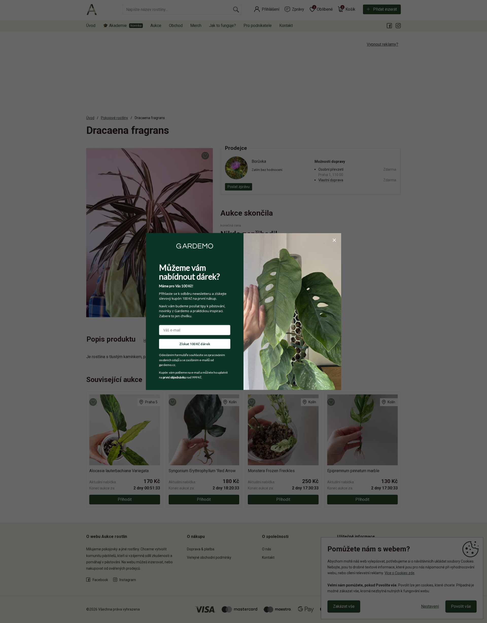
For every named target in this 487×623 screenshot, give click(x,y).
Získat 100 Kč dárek (194, 344)
